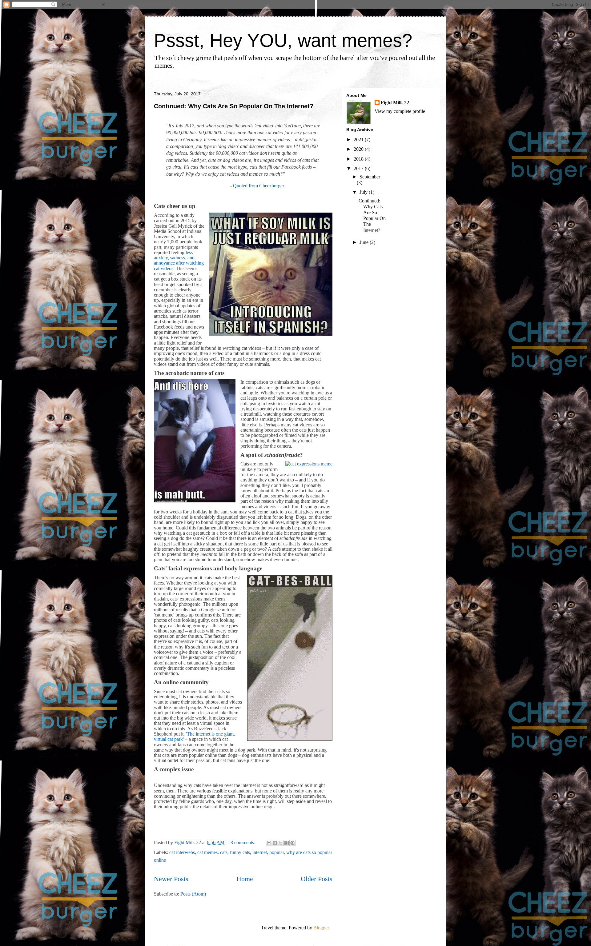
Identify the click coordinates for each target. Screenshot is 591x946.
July (364, 192)
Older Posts (316, 879)
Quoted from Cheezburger (258, 185)
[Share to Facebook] (286, 843)
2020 (359, 149)
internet (259, 852)
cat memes (207, 852)
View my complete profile (400, 111)
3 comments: (243, 842)
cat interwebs (182, 852)
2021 (359, 139)
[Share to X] (281, 843)
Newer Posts (171, 879)
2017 (359, 168)
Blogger (321, 927)
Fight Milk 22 (395, 102)
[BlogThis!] (275, 843)
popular (276, 852)
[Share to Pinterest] (292, 843)
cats (223, 852)
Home (244, 879)
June (365, 242)
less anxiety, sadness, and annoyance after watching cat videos (179, 260)
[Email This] (269, 843)
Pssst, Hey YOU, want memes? (283, 40)
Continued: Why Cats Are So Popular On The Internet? (233, 106)
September (370, 176)
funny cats (240, 852)
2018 (359, 159)
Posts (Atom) (193, 893)
